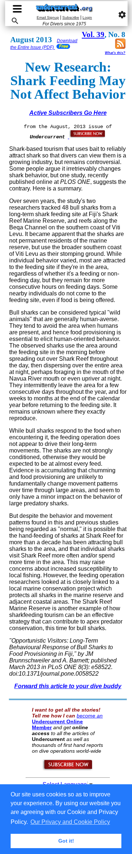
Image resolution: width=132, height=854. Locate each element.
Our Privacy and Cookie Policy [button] (70, 822)
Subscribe (70, 17)
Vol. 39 (93, 34)
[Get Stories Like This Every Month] (87, 136)
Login (87, 17)
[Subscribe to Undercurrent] (68, 769)
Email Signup (48, 17)
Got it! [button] (66, 841)
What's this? (115, 53)
